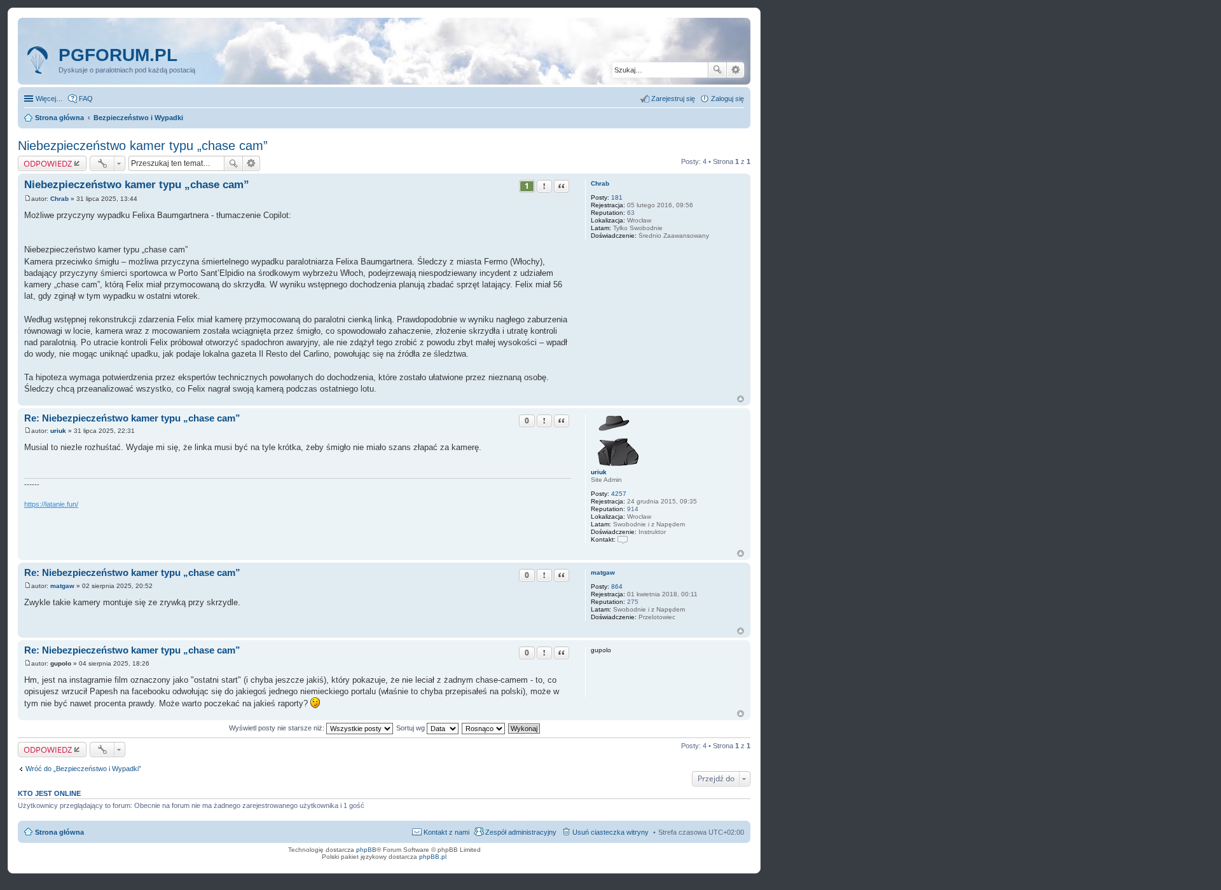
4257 (618, 493)
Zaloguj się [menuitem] (727, 98)
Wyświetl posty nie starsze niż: (277, 728)
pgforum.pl (118, 55)
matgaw (603, 572)
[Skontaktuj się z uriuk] (622, 539)
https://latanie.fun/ (51, 504)
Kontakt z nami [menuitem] (446, 832)
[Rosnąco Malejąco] (484, 728)
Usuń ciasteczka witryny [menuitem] (610, 832)
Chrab (600, 183)
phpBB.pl (432, 856)
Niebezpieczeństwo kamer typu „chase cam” (143, 146)
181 (617, 197)
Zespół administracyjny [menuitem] (520, 832)
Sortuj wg (411, 728)
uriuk (599, 472)
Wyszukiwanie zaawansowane (735, 70)
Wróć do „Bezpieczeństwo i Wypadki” (83, 768)
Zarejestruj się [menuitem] (673, 98)
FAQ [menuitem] (86, 98)
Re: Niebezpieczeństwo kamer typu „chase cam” (132, 418)
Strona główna (59, 832)
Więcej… (49, 98)
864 (617, 586)
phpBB (366, 849)
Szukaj (717, 70)
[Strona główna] (40, 60)
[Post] (27, 198)
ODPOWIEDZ (48, 163)
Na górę (740, 398)
